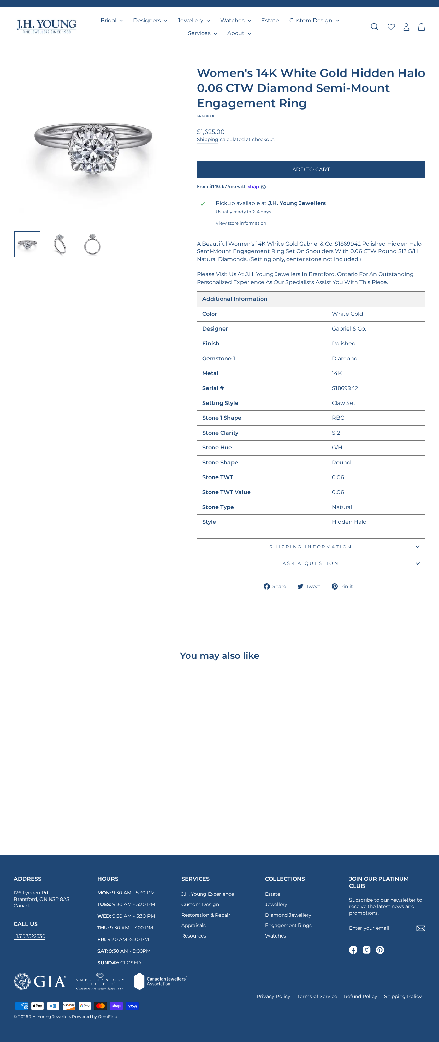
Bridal (109, 20)
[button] (421, 26)
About (236, 33)
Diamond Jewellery (288, 915)
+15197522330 (29, 936)
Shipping (207, 139)
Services (200, 33)
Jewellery (191, 20)
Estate (270, 20)
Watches (233, 20)
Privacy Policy (273, 996)
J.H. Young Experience (207, 894)
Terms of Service (317, 996)
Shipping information (311, 546)
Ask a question (311, 563)
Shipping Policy (403, 996)
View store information (241, 223)
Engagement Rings (288, 925)
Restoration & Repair (205, 915)
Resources (193, 936)
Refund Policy (360, 996)
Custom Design (311, 20)
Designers (147, 20)
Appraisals (193, 925)
